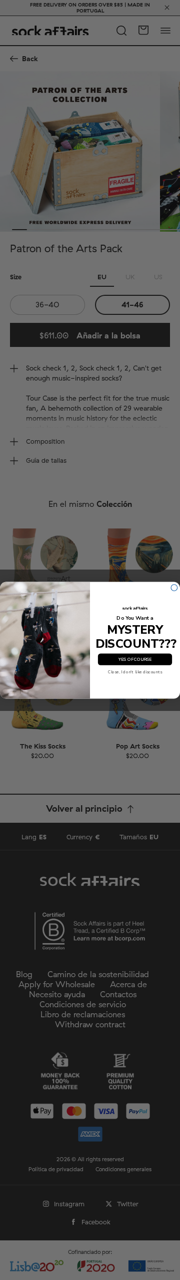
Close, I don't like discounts (135, 672)
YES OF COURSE (135, 659)
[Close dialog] (174, 587)
